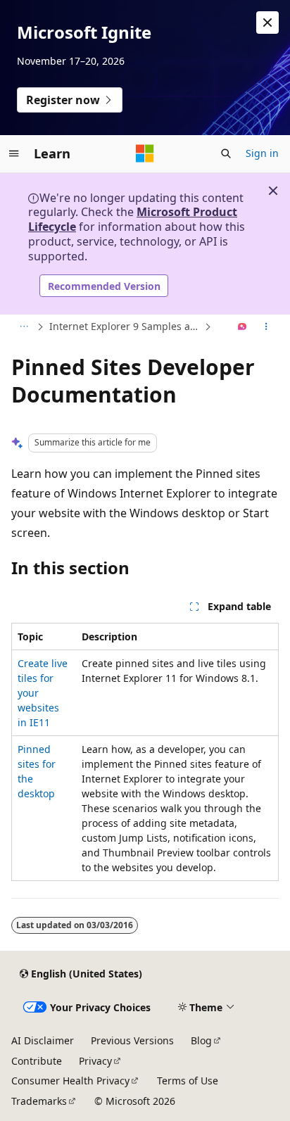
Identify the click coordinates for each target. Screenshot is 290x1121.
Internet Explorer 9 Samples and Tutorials (125, 326)
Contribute (36, 1061)
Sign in (262, 153)
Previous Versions (132, 1040)
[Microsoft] (145, 153)
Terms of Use (187, 1080)
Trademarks (39, 1101)
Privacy (95, 1061)
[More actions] (266, 327)
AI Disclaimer (42, 1040)
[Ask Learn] (242, 327)
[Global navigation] (14, 153)
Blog (201, 1040)
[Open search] (226, 153)
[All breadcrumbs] (23, 327)
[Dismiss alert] (267, 22)
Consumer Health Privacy (70, 1080)
